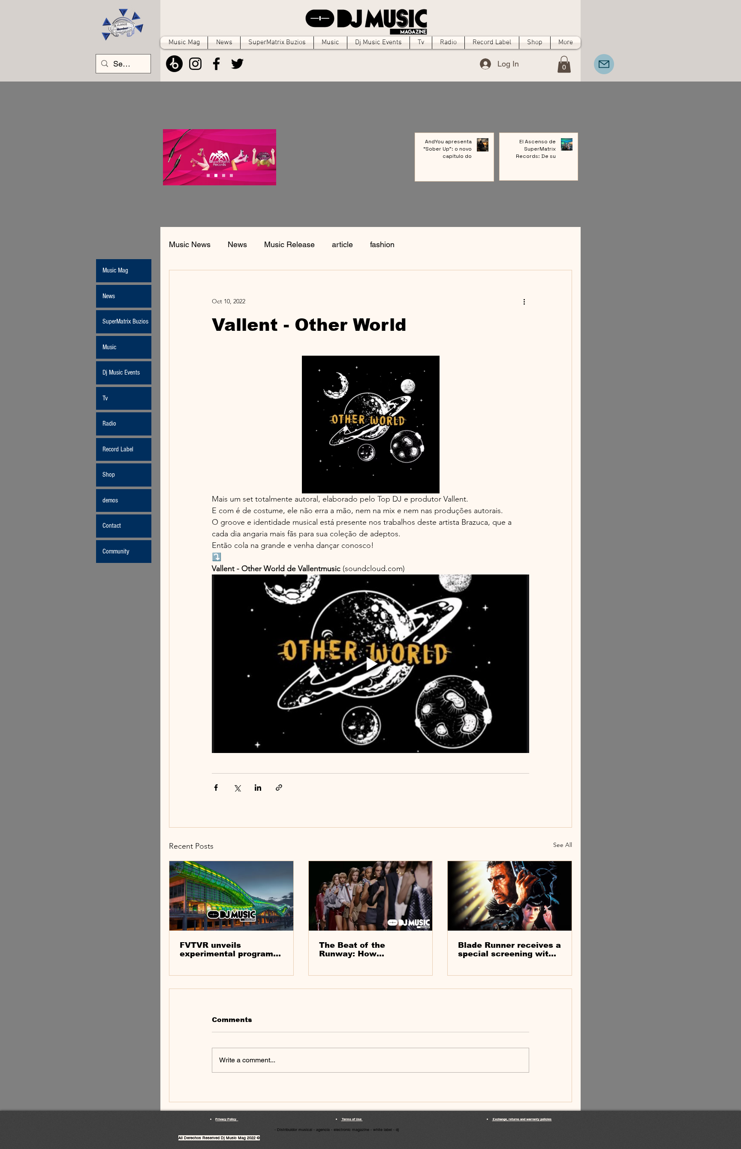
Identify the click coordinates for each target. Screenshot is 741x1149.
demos (110, 500)
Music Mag (115, 270)
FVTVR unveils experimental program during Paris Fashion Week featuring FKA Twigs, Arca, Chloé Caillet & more (226, 949)
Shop (108, 474)
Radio (109, 423)
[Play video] (370, 663)
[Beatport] (174, 63)
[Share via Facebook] (216, 787)
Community (115, 551)
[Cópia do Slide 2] (231, 175)
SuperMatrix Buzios (125, 321)
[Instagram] (195, 63)
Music (109, 347)
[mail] (604, 64)
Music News (190, 244)
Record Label (117, 449)
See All (562, 845)
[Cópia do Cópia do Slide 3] (208, 175)
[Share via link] (279, 787)
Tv (105, 398)
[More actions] (524, 301)
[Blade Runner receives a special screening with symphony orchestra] (510, 896)
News (237, 244)
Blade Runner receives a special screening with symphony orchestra (509, 949)
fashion (382, 244)
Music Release (289, 244)
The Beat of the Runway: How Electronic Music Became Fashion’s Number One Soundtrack (357, 949)
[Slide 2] (223, 175)
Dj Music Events (121, 372)
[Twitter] (237, 63)
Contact (111, 525)
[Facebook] (216, 63)
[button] (564, 64)
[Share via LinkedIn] (258, 787)
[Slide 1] (215, 175)
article (342, 244)
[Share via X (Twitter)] (237, 787)
